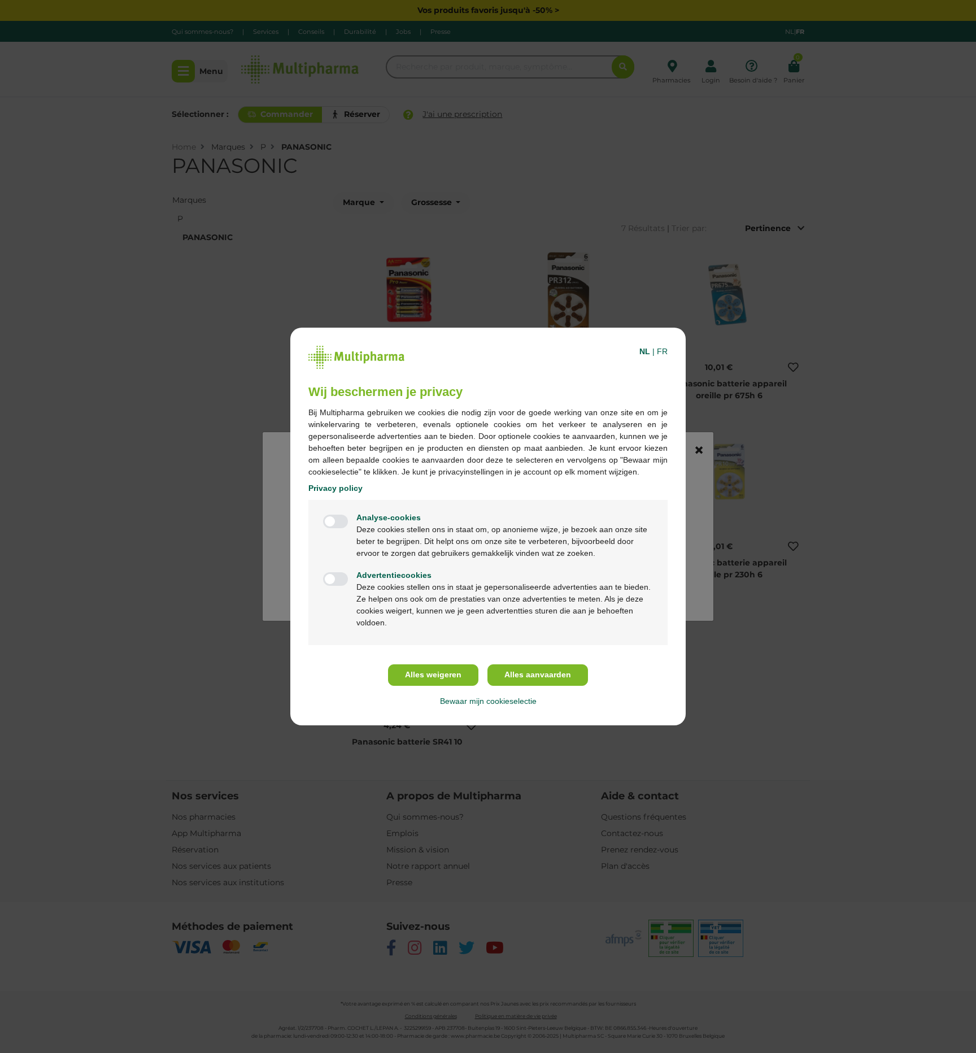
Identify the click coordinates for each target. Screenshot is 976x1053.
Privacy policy (335, 488)
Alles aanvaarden (537, 674)
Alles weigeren (433, 674)
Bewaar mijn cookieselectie (488, 701)
